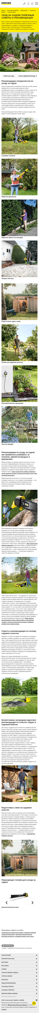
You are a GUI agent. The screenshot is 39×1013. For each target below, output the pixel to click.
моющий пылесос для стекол (24, 936)
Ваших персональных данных (17, 1005)
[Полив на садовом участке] (20, 342)
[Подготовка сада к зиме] (20, 301)
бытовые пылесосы (8, 936)
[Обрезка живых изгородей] (20, 218)
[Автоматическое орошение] (20, 383)
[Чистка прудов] (20, 424)
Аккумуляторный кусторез (10, 907)
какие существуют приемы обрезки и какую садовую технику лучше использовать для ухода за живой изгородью (19, 473)
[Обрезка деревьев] (20, 177)
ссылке (4, 1009)
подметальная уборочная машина (13, 933)
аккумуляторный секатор (24, 934)
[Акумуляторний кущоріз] (20, 895)
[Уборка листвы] (20, 259)
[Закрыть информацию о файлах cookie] (37, 1000)
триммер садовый (30, 933)
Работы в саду (9, 76)
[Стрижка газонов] (20, 136)
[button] (36, 76)
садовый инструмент (8, 934)
